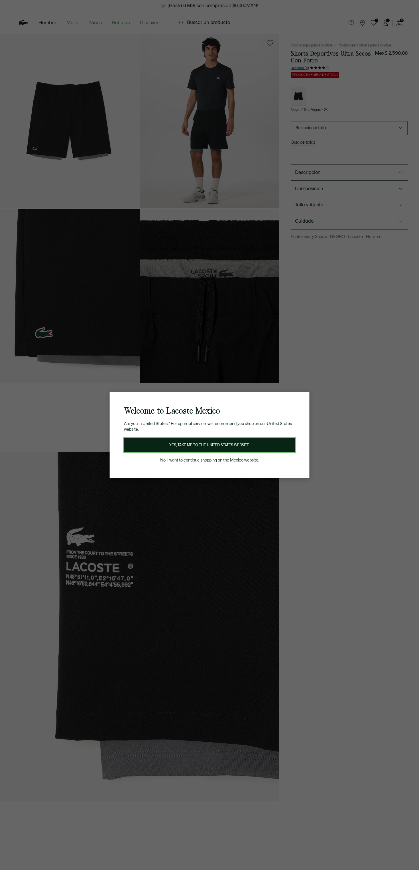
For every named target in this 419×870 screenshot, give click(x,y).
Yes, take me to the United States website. (209, 445)
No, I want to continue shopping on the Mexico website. (209, 460)
